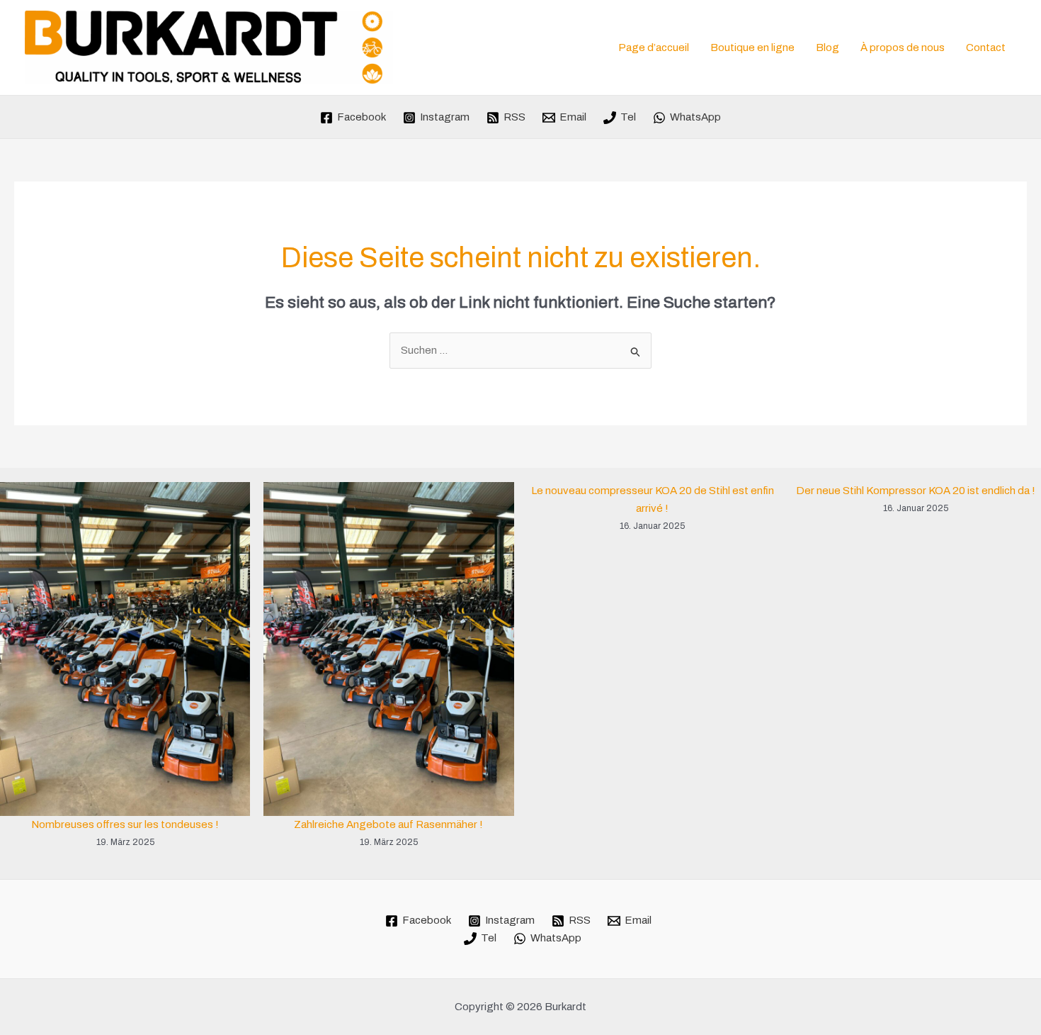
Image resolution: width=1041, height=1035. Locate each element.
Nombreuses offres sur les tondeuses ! (125, 824)
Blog (827, 47)
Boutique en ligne (752, 47)
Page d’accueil (653, 47)
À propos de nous (902, 47)
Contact (986, 47)
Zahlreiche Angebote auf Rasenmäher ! (388, 824)
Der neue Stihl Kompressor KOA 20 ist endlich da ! (915, 490)
